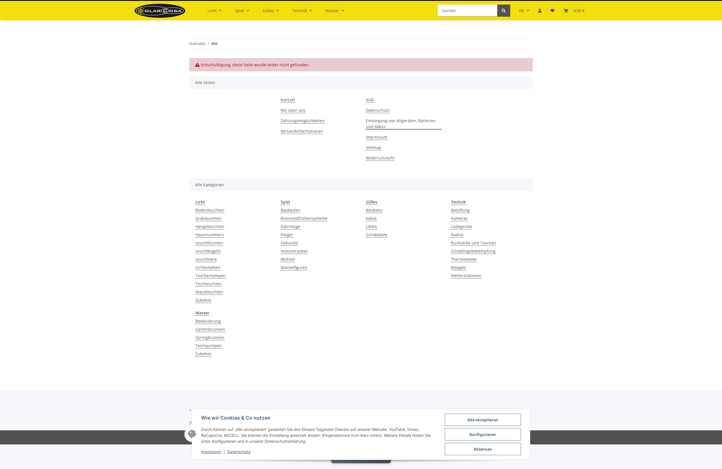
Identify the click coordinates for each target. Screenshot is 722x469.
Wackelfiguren (294, 267)
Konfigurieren (483, 434)
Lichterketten (207, 267)
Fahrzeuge (290, 226)
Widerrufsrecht (380, 158)
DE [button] (521, 10)
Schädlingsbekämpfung (473, 251)
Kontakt (288, 99)
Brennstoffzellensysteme (304, 218)
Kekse (371, 218)
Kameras (459, 218)
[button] (540, 10)
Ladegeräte (461, 226)
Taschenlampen (210, 275)
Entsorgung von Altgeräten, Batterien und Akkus (401, 123)
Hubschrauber (294, 251)
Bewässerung (208, 321)
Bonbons (374, 210)
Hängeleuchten (209, 226)
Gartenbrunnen (210, 329)
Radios (457, 234)
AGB (370, 99)
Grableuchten (208, 218)
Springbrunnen (209, 337)
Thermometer (464, 259)
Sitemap (373, 147)
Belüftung (460, 210)
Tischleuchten (208, 283)
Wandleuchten (209, 292)
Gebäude (289, 243)
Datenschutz (239, 451)
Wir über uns (293, 110)
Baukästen (290, 210)
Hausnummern (209, 234)
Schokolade (376, 234)
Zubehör (203, 300)
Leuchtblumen (209, 243)
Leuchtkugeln (208, 251)
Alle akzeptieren (482, 419)
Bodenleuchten (209, 210)
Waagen (458, 267)
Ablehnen (483, 449)
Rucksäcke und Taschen (473, 243)
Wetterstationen (466, 275)
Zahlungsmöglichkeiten (303, 120)
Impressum (211, 451)
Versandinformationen (302, 131)
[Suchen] (503, 11)
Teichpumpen (208, 345)
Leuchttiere (206, 259)
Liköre (371, 226)
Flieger (287, 234)
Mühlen (288, 259)
